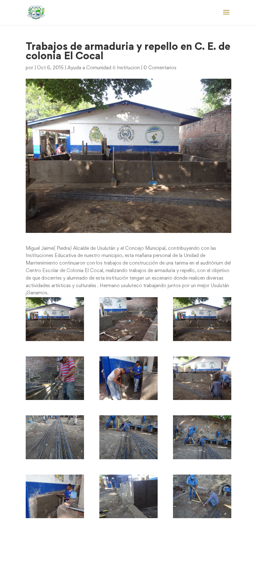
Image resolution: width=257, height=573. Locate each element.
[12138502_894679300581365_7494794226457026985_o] (55, 496)
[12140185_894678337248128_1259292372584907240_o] (202, 496)
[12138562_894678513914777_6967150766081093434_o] (128, 496)
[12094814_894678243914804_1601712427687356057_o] (128, 378)
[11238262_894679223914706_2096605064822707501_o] (55, 319)
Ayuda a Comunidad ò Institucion (103, 68)
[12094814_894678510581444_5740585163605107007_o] (202, 378)
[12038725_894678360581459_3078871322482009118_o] (128, 319)
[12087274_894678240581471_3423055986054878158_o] (202, 319)
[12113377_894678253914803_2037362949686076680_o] (55, 437)
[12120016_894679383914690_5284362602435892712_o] (202, 437)
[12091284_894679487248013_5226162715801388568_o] (55, 378)
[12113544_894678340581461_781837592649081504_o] (128, 437)
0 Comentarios (160, 68)
